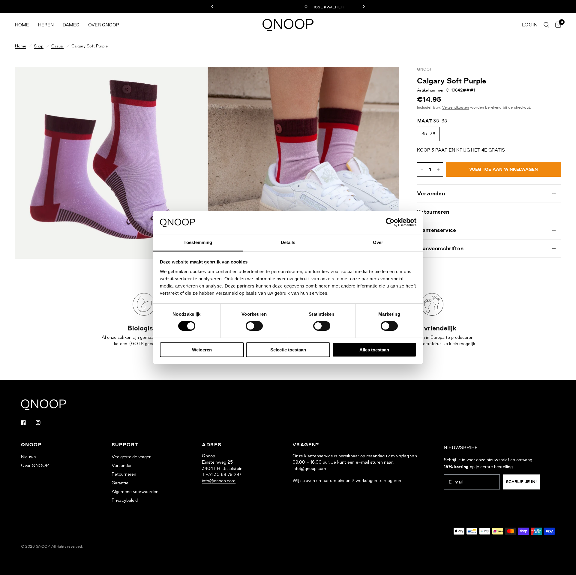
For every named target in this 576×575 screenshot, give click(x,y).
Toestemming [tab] (198, 242)
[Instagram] (42, 422)
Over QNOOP (103, 25)
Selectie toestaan (288, 349)
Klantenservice (436, 230)
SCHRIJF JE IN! (521, 481)
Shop (39, 46)
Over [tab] (378, 242)
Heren (46, 25)
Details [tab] (288, 242)
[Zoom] (194, 79)
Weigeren (202, 349)
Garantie (120, 483)
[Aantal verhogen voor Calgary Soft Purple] (438, 169)
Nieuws (28, 456)
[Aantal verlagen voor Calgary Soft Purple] (421, 169)
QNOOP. (32, 445)
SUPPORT (125, 445)
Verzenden (431, 193)
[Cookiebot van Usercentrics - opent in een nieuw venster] (390, 222)
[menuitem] (24, 25)
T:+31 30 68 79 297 (221, 474)
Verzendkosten (455, 107)
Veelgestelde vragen (132, 456)
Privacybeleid (125, 500)
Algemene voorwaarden (135, 491)
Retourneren (433, 211)
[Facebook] (27, 422)
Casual (57, 46)
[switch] (254, 326)
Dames (71, 25)
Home (22, 25)
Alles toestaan (374, 349)
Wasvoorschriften (440, 248)
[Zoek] (546, 25)
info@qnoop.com (219, 480)
